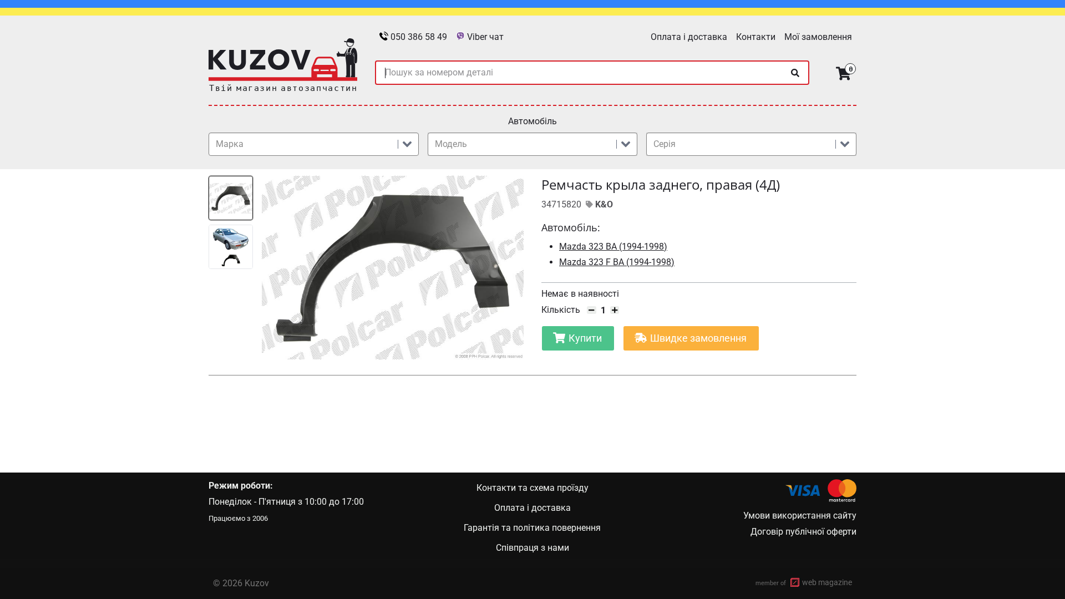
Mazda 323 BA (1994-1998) (613, 246)
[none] (795, 73)
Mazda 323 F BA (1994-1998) (616, 262)
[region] (366, 267)
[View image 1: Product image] (231, 198)
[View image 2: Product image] (231, 247)
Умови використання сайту (799, 515)
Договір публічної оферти (803, 531)
